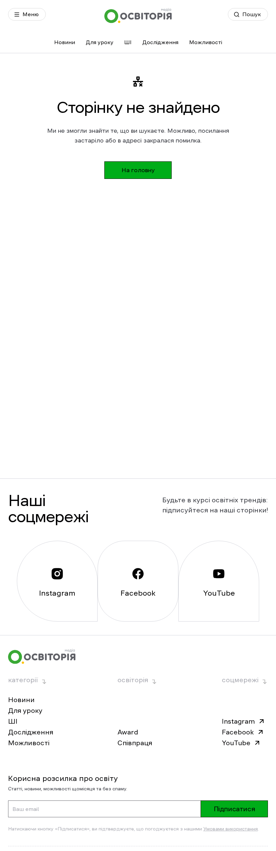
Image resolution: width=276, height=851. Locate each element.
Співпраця (134, 742)
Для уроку (99, 42)
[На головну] (138, 15)
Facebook (238, 732)
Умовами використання (230, 828)
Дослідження (160, 42)
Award (127, 732)
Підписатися (234, 809)
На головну (138, 170)
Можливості (205, 42)
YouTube (236, 742)
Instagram (238, 721)
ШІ (128, 42)
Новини (64, 42)
